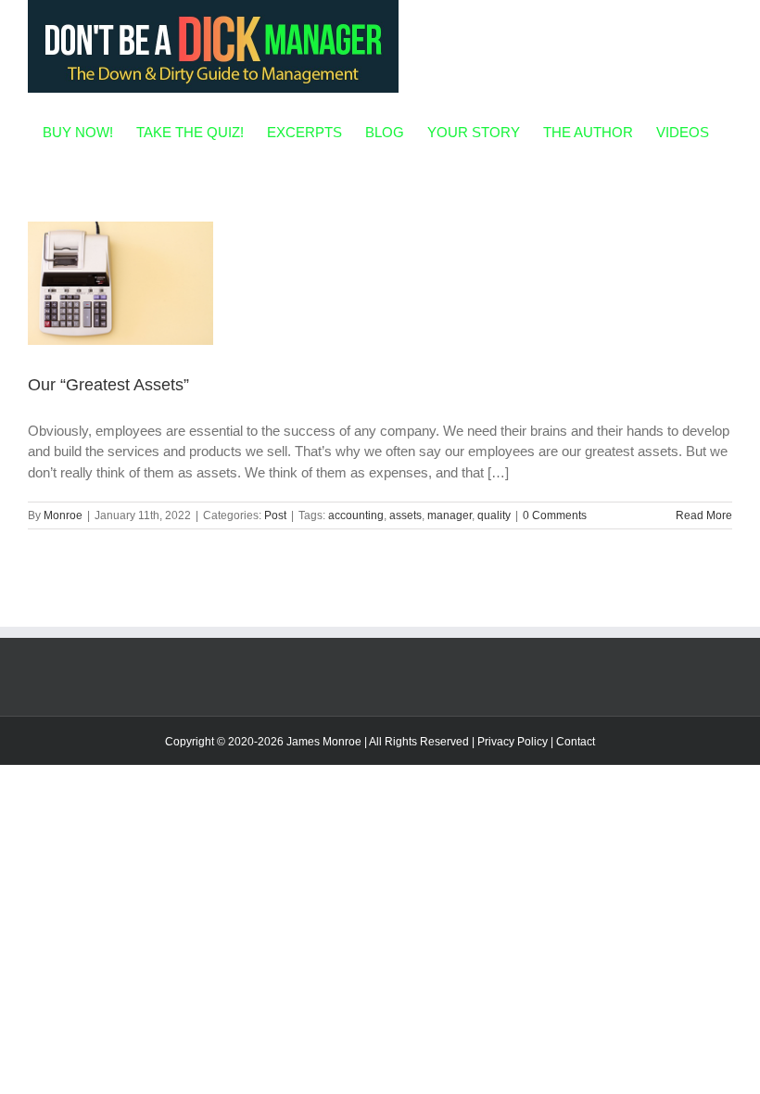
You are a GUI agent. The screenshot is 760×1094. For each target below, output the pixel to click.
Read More (704, 515)
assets (405, 515)
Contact (575, 741)
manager (449, 515)
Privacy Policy (512, 741)
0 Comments (555, 515)
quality (494, 515)
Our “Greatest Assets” (108, 384)
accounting (356, 515)
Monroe (63, 515)
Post (275, 515)
